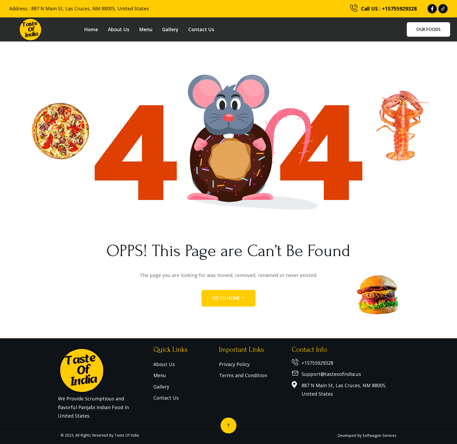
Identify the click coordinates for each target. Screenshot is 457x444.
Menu (145, 29)
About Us (118, 29)
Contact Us (201, 29)
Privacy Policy (234, 364)
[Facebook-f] (432, 8)
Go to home (226, 298)
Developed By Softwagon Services (366, 435)
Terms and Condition (243, 375)
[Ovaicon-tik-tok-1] (443, 8)
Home (91, 29)
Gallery (170, 29)
